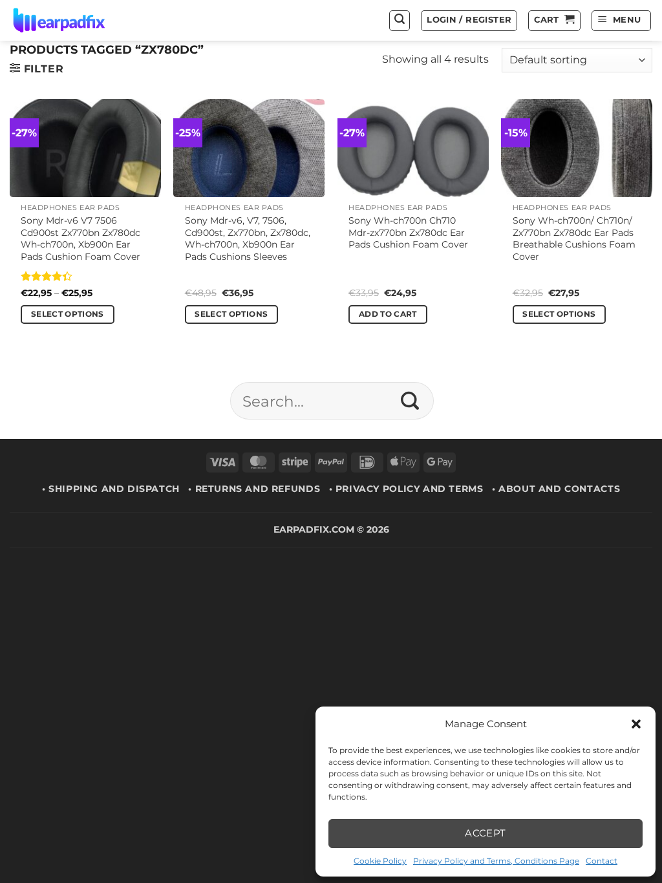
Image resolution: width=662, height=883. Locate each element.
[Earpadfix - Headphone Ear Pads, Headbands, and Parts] (75, 20)
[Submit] (410, 401)
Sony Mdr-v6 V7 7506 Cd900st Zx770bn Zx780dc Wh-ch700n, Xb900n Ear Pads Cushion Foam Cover (80, 238)
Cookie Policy (380, 861)
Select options (67, 314)
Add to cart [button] (388, 314)
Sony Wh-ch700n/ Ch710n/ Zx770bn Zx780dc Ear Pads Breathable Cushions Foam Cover (574, 238)
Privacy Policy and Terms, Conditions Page (496, 861)
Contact (601, 861)
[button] (636, 724)
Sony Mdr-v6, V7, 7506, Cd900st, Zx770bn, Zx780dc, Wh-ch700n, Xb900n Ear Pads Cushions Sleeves (247, 238)
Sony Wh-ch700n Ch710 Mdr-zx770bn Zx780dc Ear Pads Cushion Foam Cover (408, 232)
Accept (485, 833)
